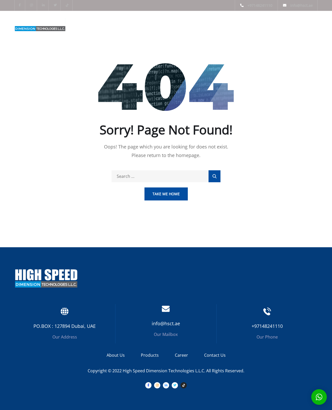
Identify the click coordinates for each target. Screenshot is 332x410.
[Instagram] (31, 5)
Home (84, 23)
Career (181, 355)
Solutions (199, 23)
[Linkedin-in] (43, 5)
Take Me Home (166, 193)
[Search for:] (166, 176)
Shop (265, 23)
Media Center (234, 23)
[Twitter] (55, 5)
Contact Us (215, 355)
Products (139, 23)
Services (169, 23)
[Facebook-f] (20, 5)
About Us (108, 23)
